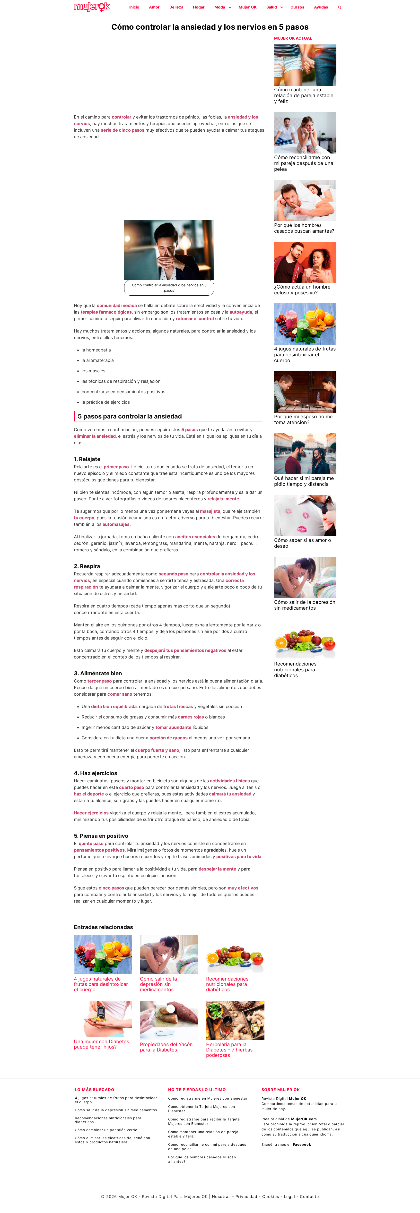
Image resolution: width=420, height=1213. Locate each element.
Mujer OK (248, 7)
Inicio (134, 7)
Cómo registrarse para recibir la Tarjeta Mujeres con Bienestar (204, 1121)
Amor (154, 7)
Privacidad (246, 1196)
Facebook (302, 1144)
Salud (271, 7)
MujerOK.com (304, 1119)
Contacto (309, 1196)
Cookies (270, 1196)
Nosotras (221, 1196)
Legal (289, 1196)
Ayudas (321, 7)
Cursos (297, 7)
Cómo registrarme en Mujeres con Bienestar (207, 1098)
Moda (219, 7)
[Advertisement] (169, 74)
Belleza (176, 7)
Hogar (199, 7)
